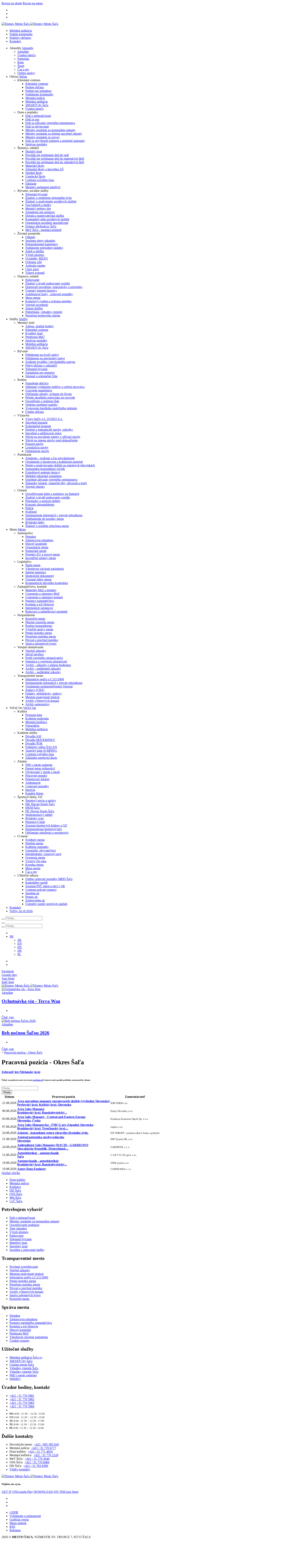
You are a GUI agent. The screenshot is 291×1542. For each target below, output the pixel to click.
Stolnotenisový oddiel (38, 814)
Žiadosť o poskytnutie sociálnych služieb (50, 201)
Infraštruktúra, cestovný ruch (43, 854)
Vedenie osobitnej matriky (41, 404)
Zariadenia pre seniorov (40, 212)
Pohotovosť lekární (37, 779)
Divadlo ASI (33, 736)
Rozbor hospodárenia (38, 625)
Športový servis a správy (40, 800)
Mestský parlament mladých (42, 187)
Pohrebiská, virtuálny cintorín (43, 312)
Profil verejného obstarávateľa (44, 658)
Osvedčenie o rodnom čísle (42, 401)
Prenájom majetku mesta (40, 636)
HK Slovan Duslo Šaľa (40, 804)
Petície (29, 508)
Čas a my (23, 69)
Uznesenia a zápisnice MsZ (42, 593)
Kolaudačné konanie (38, 426)
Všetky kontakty (20, 1469)
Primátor (30, 536)
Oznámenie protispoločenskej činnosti (49, 686)
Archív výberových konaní (42, 700)
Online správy (26, 73)
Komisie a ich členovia (39, 604)
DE (19, 950)
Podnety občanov (20, 37)
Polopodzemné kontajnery (41, 244)
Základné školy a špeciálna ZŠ (44, 169)
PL (19, 954)
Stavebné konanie (36, 422)
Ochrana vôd (33, 262)
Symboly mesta (35, 839)
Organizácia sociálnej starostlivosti (46, 222)
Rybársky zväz (34, 818)
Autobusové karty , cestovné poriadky (49, 294)
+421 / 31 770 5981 (22, 1395)
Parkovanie (32, 280)
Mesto (22, 529)
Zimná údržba (34, 308)
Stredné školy (33, 173)
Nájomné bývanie (36, 194)
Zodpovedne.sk (35, 900)
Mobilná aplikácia (21, 30)
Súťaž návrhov (34, 654)
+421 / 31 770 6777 (43, 1448)
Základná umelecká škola (41, 757)
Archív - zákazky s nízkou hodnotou (48, 665)
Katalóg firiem (34, 793)
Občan (23, 76)
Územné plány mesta (38, 579)
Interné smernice (35, 572)
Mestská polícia (35, 98)
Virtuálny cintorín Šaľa (24, 1368)
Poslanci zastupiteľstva (39, 600)
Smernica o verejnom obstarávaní (46, 661)
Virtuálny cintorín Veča (24, 1371)
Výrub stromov (34, 255)
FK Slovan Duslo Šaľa (39, 811)
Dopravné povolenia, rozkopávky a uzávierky (54, 287)
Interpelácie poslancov (39, 608)
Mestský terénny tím (38, 208)
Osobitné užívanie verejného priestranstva (51, 479)
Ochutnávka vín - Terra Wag (31, 1001)
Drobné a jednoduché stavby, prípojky (49, 429)
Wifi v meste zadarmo (38, 765)
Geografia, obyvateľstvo (40, 850)
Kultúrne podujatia (37, 718)
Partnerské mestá (35, 551)
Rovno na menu (33, 3)
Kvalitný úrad (34, 333)
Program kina (33, 715)
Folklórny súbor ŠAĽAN (41, 747)
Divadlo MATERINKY (40, 740)
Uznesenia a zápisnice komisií (44, 597)
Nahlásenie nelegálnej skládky (44, 247)
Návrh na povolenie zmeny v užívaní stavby (52, 436)
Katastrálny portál (36, 882)
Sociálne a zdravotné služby (27, 1250)
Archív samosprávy (37, 704)
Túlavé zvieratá (35, 272)
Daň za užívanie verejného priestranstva (50, 123)
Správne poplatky (36, 144)
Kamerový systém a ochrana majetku (48, 301)
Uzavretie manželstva (38, 390)
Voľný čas (29, 707)
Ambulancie (33, 782)
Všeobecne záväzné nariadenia (44, 568)
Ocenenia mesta (35, 857)
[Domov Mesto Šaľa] (30, 985)
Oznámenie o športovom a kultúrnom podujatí (54, 461)
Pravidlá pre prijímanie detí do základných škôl (54, 162)
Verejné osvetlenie (36, 304)
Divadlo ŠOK (34, 743)
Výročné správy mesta (39, 629)
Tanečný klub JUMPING (41, 750)
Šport (20, 66)
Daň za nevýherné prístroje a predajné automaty (55, 140)
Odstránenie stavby (37, 451)
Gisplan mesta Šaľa (22, 1364)
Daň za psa (32, 119)
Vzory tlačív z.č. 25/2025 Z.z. (44, 419)
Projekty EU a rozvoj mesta (42, 554)
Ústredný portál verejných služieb (46, 904)
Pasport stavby (34, 444)
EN (19, 943)
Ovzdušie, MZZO (36, 258)
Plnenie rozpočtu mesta (39, 622)
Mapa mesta (32, 297)
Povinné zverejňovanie (24, 1266)
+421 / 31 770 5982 (22, 1399)
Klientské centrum (36, 83)
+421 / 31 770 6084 (37, 1462)
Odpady (30, 237)
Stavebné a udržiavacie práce (43, 433)
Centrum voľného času (39, 180)
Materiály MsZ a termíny (40, 590)
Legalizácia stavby (36, 447)
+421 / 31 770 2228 (45, 1455)
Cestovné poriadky (37, 786)
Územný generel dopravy (41, 290)
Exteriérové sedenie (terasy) (42, 472)
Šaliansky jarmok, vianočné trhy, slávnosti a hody (56, 483)
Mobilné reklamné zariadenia (43, 476)
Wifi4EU (15, 1379)
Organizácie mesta (36, 547)
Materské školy (34, 165)
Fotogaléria (32, 725)
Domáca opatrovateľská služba (44, 215)
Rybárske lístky (35, 522)
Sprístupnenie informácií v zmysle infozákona (53, 515)
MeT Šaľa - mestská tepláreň (43, 230)
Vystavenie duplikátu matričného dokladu (51, 408)
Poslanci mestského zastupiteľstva (31, 1322)
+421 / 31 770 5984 (22, 1406)
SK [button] (12, 936)
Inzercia (30, 790)
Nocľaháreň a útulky (38, 205)
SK (19, 940)
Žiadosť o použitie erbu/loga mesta (47, 526)
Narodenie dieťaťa (36, 383)
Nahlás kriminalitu (21, 34)
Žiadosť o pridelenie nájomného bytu (48, 198)
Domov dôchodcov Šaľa (40, 226)
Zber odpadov (18, 1228)
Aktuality (27, 48)
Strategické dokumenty (39, 576)
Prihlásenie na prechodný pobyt (45, 358)
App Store (56, 1491)
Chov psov (32, 269)
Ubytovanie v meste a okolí (42, 772)
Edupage (30, 183)
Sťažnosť (31, 511)
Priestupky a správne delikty (43, 501)
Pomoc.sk (31, 896)
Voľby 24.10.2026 (21, 911)
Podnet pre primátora (38, 91)
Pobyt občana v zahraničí (41, 365)
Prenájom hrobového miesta (42, 315)
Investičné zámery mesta (40, 558)
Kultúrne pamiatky (37, 847)
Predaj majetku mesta (38, 633)
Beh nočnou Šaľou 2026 (25, 1032)
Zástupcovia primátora (39, 540)
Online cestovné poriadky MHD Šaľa (48, 879)
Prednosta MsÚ (35, 337)
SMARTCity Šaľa (36, 105)
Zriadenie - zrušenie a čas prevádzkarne (50, 458)
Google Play (17, 1491)
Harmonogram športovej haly (43, 829)
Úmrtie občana (34, 411)
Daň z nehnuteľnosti (38, 115)
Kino (20, 62)
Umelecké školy (35, 176)
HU (19, 947)
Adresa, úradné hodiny (39, 326)
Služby (23, 319)
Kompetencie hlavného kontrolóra (46, 583)
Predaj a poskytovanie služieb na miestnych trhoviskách (60, 465)
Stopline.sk (32, 893)
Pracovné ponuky (36, 775)
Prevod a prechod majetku (41, 640)
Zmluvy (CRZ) (34, 690)
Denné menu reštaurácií (40, 768)
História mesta (34, 843)
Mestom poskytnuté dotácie (42, 697)
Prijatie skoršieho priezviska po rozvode (50, 397)
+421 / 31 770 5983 (22, 1403)
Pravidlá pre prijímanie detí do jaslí (47, 155)
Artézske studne (35, 265)
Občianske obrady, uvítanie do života (48, 394)
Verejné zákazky (35, 650)
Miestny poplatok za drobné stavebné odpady (53, 133)
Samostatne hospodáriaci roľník (45, 469)
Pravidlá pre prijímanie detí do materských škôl (54, 158)
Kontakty (15, 41)
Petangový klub (35, 822)
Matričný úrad (18, 1242)
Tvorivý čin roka (35, 861)
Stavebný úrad (19, 1246)
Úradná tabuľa (26, 55)
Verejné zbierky (35, 486)
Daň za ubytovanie (37, 126)
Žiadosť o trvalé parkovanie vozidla (47, 283)
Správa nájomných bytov (41, 643)
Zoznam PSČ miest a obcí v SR (45, 886)
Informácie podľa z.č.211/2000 (44, 679)
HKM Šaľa (32, 807)
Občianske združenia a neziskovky (47, 832)
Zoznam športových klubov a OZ (46, 825)
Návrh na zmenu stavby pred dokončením (51, 440)
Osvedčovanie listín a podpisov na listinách (52, 494)
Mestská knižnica (36, 722)
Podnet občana (34, 87)
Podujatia (23, 58)
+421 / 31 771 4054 (40, 1451)
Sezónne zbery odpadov (40, 240)
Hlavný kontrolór (36, 543)
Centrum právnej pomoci (40, 889)
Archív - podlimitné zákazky (43, 668)
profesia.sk (38, 1080)
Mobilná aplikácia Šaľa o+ (26, 1357)
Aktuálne (23, 51)
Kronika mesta (34, 864)
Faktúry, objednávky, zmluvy (43, 693)
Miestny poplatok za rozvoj (42, 137)
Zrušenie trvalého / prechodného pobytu (50, 362)
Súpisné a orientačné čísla (41, 376)
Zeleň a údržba (34, 251)
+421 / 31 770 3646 (37, 1458)
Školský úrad (33, 151)
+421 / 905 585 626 (46, 1444)
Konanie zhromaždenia (39, 504)
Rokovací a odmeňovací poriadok (46, 611)
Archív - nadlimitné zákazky (43, 672)
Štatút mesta (32, 565)
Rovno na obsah (12, 3)
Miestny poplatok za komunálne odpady (50, 130)
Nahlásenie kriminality (39, 94)
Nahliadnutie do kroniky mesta (44, 518)
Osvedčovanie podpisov (25, 1225)
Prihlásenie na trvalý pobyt (42, 354)
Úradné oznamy (19, 1340)
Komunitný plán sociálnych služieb (47, 219)
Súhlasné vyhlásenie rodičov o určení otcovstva (55, 387)
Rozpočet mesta (35, 618)
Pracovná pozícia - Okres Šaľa (23, 1052)
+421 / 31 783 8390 (35, 1466)
